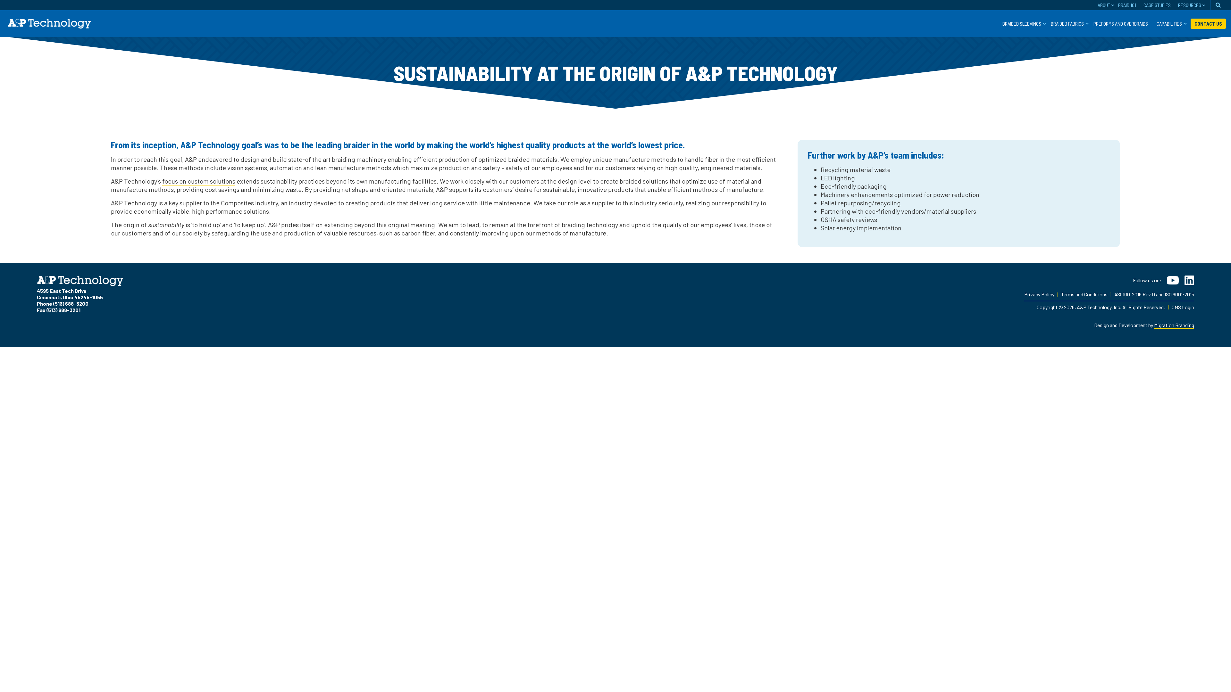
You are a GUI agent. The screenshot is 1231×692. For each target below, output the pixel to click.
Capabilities (1169, 24)
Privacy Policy (1039, 294)
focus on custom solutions (198, 181)
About (1104, 5)
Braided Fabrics (1067, 24)
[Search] (1218, 5)
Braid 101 (1127, 5)
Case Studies (1157, 5)
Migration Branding (1174, 325)
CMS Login (1183, 307)
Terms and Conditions (1084, 294)
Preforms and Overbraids (1120, 24)
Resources (1189, 5)
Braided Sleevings (1021, 24)
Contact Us (1208, 24)
